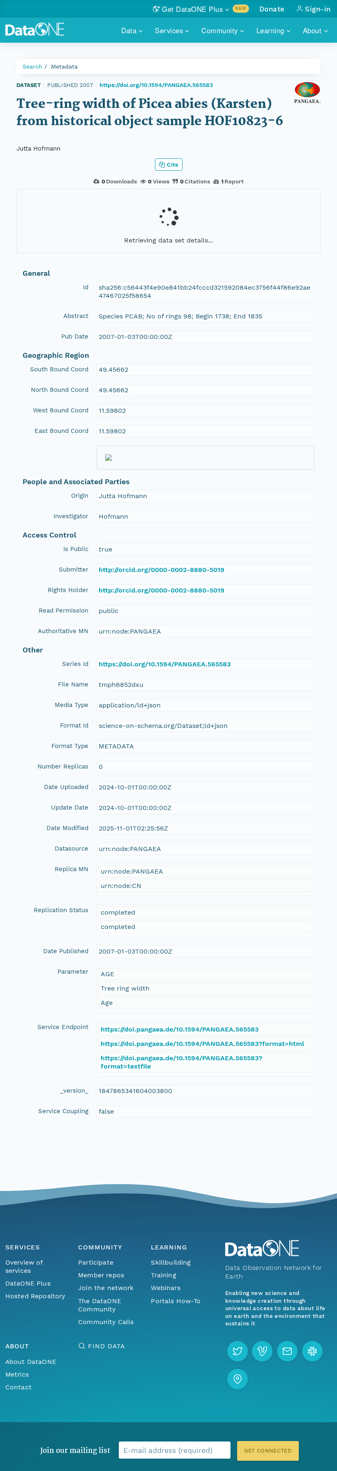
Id (85, 287)
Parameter (73, 971)
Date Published (65, 951)
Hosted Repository (35, 1296)
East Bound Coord (61, 431)
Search (32, 66)
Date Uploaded (66, 787)
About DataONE (30, 1362)
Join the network (106, 1288)
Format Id (74, 725)
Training (163, 1275)
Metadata (64, 66)
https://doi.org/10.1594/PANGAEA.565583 (156, 85)
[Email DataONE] (287, 1351)
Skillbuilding (171, 1262)
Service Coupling (63, 1111)
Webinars (165, 1288)
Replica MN (71, 869)
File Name (73, 684)
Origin (79, 495)
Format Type (69, 746)
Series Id (75, 664)
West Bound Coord (60, 410)
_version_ (74, 1090)
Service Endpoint (62, 1027)
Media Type (71, 705)
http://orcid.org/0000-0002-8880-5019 (161, 570)
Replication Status (61, 910)
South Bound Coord (59, 369)
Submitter (73, 569)
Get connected (268, 1451)
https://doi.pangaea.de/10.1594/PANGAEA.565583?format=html (202, 1044)
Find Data (106, 1346)
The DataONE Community (99, 1305)
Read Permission (63, 610)
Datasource (71, 848)
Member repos (101, 1275)
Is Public (75, 549)
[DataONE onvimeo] (262, 1351)
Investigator (70, 516)
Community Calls (106, 1322)
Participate (95, 1262)
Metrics (17, 1374)
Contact (18, 1387)
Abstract (75, 316)
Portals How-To (176, 1301)
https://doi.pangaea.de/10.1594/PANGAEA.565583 (180, 1029)
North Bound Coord (59, 389)
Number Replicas (62, 766)
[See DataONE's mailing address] (237, 1379)
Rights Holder (68, 590)
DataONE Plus (28, 1283)
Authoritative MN (63, 631)
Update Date (69, 807)
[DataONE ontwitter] (237, 1351)
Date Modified (67, 828)
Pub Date (74, 336)
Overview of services (24, 1266)
